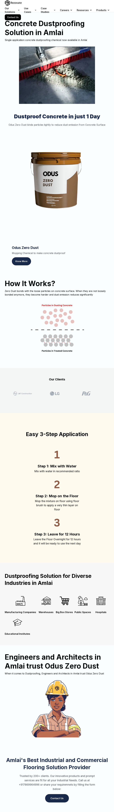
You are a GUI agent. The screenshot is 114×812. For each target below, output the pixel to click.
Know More (21, 261)
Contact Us (13, 17)
